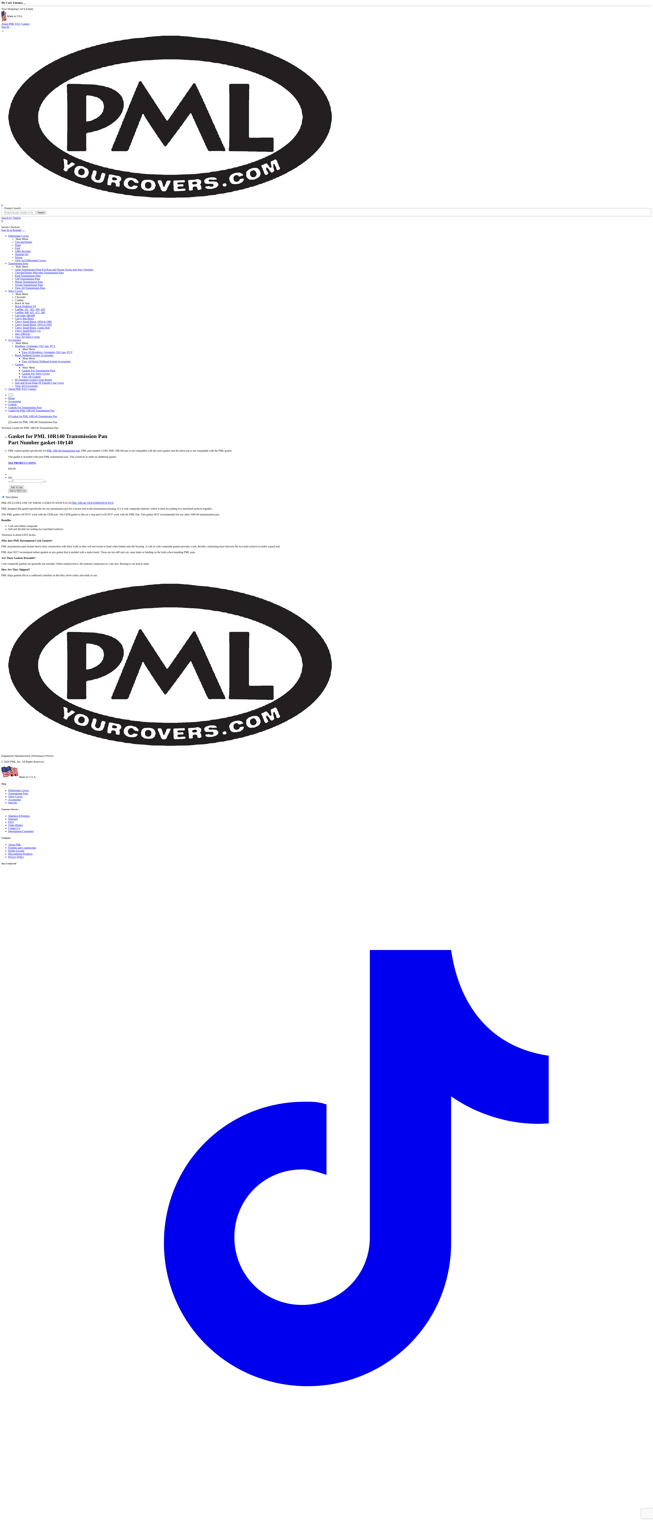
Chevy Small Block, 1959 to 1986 (33, 321)
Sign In (5, 27)
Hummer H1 (22, 254)
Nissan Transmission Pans (29, 281)
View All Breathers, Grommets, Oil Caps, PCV (47, 352)
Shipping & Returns (19, 815)
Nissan (18, 257)
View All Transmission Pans (30, 288)
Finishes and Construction (22, 847)
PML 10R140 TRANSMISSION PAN (92, 502)
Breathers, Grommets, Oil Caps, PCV (35, 346)
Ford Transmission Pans (28, 275)
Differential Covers (18, 235)
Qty (10, 477)
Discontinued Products (20, 853)
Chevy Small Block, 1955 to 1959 (33, 324)
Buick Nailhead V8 (25, 306)
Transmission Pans (18, 263)
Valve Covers (15, 291)
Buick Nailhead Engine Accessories (34, 355)
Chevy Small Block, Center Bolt (32, 327)
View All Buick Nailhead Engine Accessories (46, 361)
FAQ (17, 23)
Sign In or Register (11, 230)
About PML (7, 23)
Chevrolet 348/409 (25, 315)
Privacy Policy (16, 856)
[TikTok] (326, 1518)
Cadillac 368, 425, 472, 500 (30, 312)
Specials (12, 802)
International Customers (21, 831)
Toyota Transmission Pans (29, 284)
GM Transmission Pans (27, 278)
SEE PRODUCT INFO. (22, 462)
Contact (25, 23)
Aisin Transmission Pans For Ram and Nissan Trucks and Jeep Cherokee (54, 269)
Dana (18, 245)
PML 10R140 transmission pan (63, 450)
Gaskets (19, 364)
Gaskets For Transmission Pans (38, 370)
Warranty (13, 819)
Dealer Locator (16, 850)
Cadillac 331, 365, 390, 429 (30, 309)
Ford (17, 248)
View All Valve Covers (27, 336)
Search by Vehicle (11, 217)
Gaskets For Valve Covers (36, 373)
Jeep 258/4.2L (22, 333)
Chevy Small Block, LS (28, 330)
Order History (15, 825)
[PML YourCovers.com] (171, 202)
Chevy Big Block (24, 318)
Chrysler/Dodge (23, 242)
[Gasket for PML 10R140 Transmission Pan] (32, 416)
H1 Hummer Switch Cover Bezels (33, 379)
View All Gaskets (31, 376)
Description (12, 497)
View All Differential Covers (30, 260)
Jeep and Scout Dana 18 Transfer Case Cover (39, 382)
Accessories (14, 340)
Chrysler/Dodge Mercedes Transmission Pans (39, 272)
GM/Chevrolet (23, 251)
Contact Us (14, 828)
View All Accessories (26, 385)
